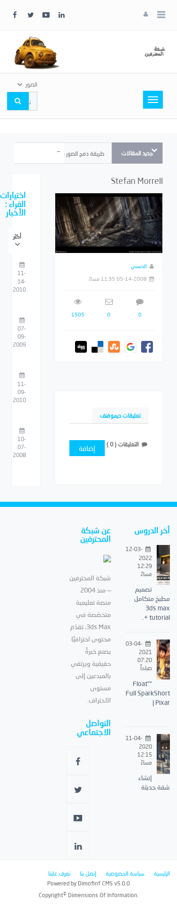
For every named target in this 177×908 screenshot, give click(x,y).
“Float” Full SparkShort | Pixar (148, 692)
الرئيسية (162, 873)
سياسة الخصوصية (125, 873)
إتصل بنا (88, 873)
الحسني (139, 266)
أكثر (17, 236)
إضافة (87, 448)
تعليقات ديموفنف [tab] (120, 415)
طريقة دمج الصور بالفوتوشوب (70, 153)
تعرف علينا (59, 873)
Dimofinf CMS (95, 883)
